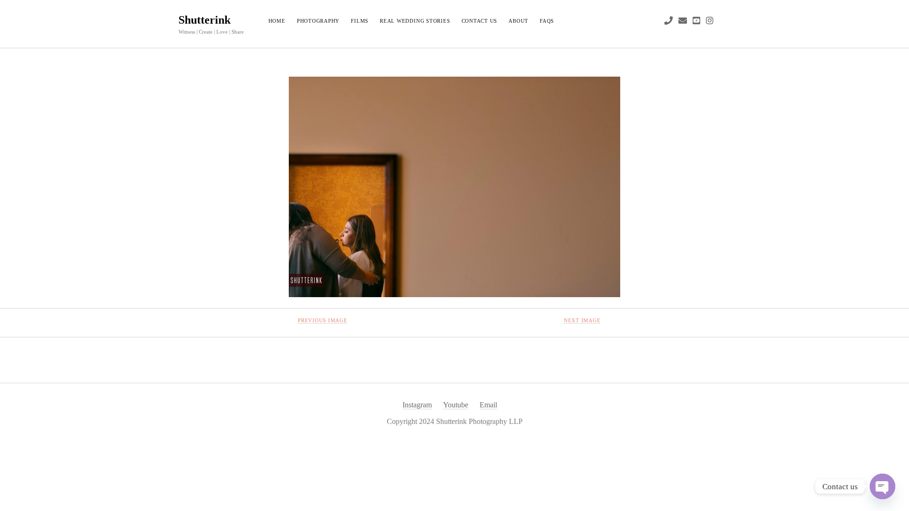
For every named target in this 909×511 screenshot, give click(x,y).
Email (488, 405)
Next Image (582, 320)
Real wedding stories (415, 21)
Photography (318, 21)
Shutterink (204, 20)
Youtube (455, 405)
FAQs (547, 21)
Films (359, 21)
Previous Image (323, 320)
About (518, 21)
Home (276, 21)
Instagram (417, 405)
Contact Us (480, 21)
